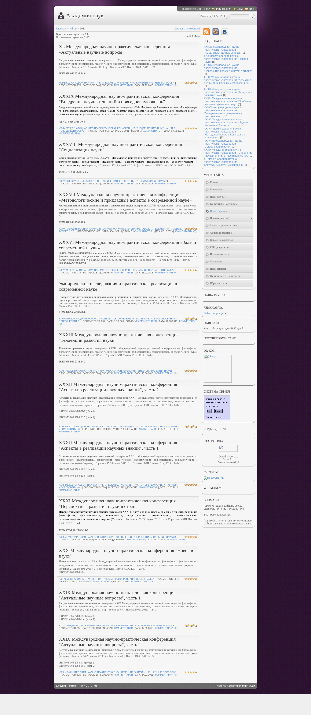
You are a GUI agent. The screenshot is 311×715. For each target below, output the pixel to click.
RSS (251, 8)
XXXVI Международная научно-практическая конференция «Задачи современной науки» (116, 270)
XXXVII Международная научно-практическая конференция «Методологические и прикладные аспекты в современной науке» (125, 197)
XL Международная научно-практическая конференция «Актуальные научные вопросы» (114, 49)
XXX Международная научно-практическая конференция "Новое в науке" (106, 579)
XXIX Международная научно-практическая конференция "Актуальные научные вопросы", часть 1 (117, 595)
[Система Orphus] (217, 419)
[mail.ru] (215, 31)
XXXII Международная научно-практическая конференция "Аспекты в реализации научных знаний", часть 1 (118, 445)
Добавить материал (187, 28)
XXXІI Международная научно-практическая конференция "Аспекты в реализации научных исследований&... (227, 80)
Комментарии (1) (178, 539)
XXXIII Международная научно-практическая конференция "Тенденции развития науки (115, 370)
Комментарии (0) (166, 85)
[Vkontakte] (225, 31)
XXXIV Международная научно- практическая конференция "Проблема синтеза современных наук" (227, 101)
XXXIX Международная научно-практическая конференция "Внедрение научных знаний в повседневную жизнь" (119, 98)
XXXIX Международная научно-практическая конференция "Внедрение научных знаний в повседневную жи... (228, 152)
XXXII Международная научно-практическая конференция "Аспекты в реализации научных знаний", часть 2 (118, 387)
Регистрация (223, 8)
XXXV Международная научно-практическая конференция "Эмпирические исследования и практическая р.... (223, 112)
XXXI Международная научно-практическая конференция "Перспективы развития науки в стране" (117, 503)
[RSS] (206, 31)
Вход (240, 8)
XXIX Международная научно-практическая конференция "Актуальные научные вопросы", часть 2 (117, 641)
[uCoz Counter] (228, 450)
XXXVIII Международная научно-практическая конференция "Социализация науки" (113, 181)
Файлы (73, 28)
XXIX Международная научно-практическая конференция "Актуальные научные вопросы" (117, 625)
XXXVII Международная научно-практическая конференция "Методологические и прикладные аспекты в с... (224, 133)
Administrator (123, 85)
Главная (61, 28)
